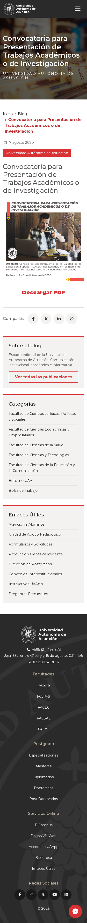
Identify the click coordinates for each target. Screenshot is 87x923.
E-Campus (43, 825)
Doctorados (43, 788)
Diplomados (43, 777)
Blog (22, 114)
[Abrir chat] (75, 911)
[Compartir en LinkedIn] (58, 318)
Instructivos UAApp (26, 584)
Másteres (43, 766)
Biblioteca (43, 857)
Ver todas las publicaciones (43, 377)
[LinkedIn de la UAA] (66, 894)
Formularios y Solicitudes (30, 544)
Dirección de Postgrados (30, 564)
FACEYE (43, 685)
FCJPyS (43, 696)
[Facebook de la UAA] (19, 894)
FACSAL (44, 718)
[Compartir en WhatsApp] (71, 318)
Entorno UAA (20, 480)
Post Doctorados (43, 799)
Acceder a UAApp (43, 847)
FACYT (43, 729)
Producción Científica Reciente (36, 554)
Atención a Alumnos (26, 524)
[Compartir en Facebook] (33, 318)
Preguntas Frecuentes (28, 594)
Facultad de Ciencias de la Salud (36, 445)
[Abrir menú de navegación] (60, 8)
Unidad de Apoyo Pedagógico (35, 534)
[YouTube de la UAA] (54, 894)
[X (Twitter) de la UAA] (43, 894)
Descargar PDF (43, 292)
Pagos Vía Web (44, 836)
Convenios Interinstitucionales (35, 574)
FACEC (44, 707)
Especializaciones (43, 755)
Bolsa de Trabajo (23, 490)
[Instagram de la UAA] (31, 894)
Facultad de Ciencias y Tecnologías (39, 455)
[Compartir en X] (46, 318)
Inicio (8, 114)
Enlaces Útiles (43, 868)
